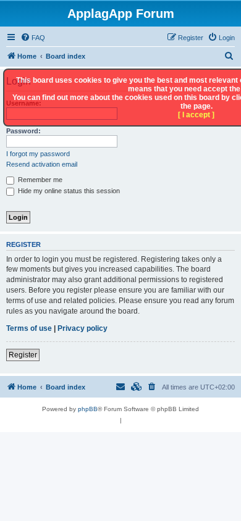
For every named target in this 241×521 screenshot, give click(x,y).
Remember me (39, 179)
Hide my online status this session (68, 190)
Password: (23, 131)
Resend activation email (41, 164)
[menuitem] (32, 37)
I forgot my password (38, 153)
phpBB (88, 409)
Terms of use (29, 328)
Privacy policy (82, 328)
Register (23, 355)
